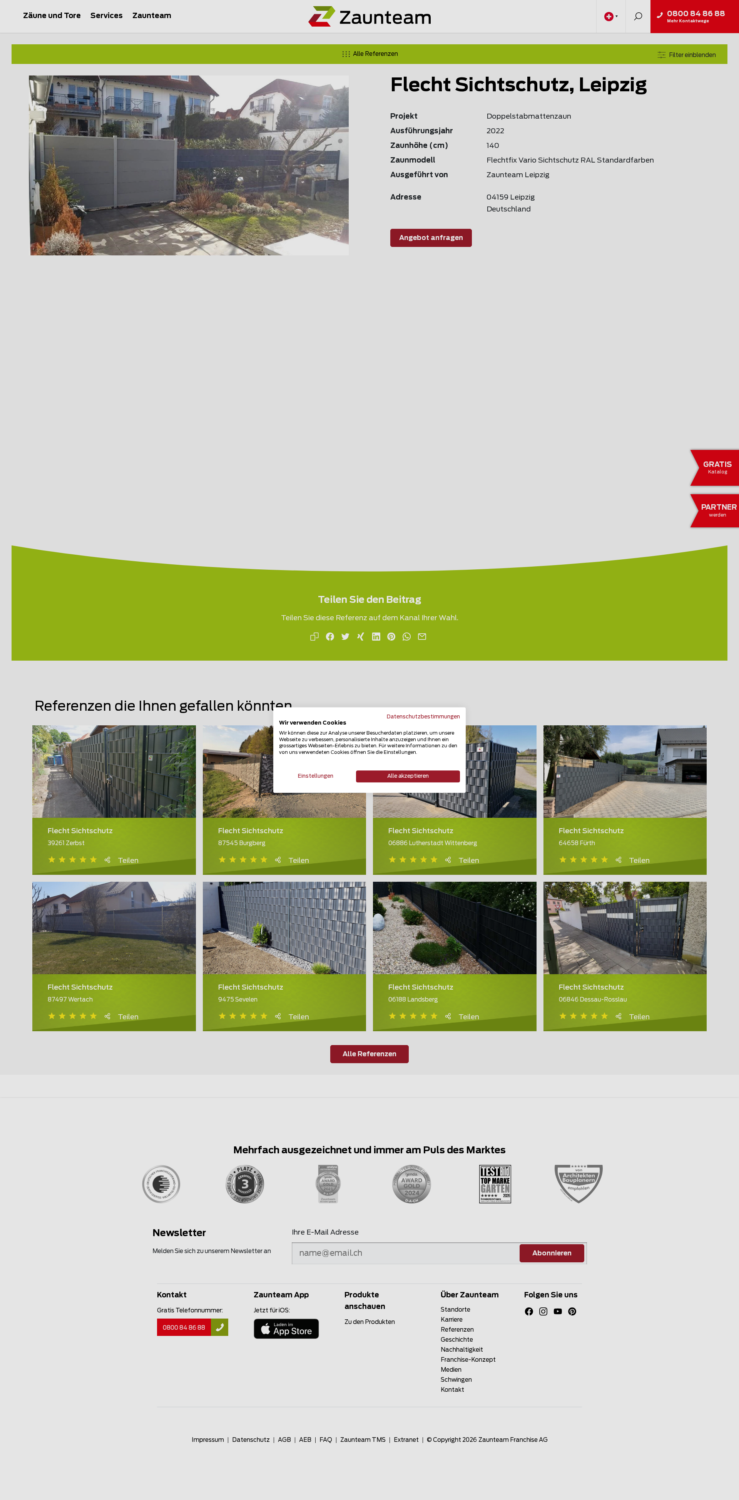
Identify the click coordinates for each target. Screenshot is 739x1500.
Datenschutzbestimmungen (423, 717)
